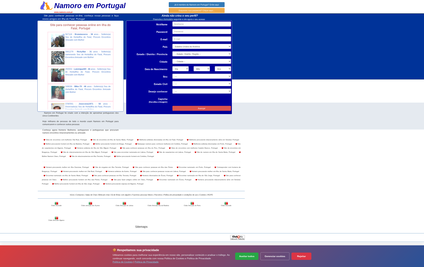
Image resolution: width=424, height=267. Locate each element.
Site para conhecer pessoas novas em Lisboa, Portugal (164, 171)
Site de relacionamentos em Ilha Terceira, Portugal (90, 156)
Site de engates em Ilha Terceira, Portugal (111, 167)
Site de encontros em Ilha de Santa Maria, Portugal (112, 140)
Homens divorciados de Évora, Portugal (157, 175)
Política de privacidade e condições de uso (181, 195)
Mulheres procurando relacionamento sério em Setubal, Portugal (213, 140)
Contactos (80, 195)
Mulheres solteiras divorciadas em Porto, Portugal (212, 144)
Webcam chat (103, 195)
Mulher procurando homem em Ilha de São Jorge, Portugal (76, 184)
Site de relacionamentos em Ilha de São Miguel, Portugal (84, 152)
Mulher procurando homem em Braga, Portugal (113, 144)
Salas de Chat (91, 195)
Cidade (163, 61)
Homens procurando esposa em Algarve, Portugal (124, 184)
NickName (161, 24)
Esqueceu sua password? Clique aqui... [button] (196, 10)
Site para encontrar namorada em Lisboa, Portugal (133, 152)
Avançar (201, 108)
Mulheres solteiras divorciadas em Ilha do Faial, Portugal (161, 140)
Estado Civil (160, 84)
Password (161, 31)
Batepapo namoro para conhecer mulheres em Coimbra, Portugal (162, 144)
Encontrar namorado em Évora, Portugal (175, 180)
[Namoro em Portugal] (46, 5)
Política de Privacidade (147, 262)
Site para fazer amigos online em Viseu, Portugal (133, 180)
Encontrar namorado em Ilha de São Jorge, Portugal (199, 175)
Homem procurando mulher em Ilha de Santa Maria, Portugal (215, 171)
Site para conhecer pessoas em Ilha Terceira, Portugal (115, 175)
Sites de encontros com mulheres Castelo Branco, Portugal (194, 148)
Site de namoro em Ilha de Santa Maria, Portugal (215, 152)
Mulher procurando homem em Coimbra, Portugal (135, 156)
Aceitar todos (246, 256)
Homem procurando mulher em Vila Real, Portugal (82, 171)
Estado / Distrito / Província (152, 54)
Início (72, 195)
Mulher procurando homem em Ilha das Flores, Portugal (84, 180)
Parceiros (158, 195)
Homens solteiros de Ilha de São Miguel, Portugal (96, 148)
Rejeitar (301, 256)
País (165, 46)
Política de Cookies (123, 262)
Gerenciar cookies (275, 256)
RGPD (210, 195)
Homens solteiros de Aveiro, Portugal (121, 171)
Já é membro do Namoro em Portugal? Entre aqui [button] (196, 4)
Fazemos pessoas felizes (142, 195)
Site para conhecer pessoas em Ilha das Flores (153, 167)
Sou (165, 76)
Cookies (202, 195)
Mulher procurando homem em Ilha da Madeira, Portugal (67, 144)
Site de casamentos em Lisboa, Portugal (175, 152)
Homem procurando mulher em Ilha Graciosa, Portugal (67, 167)
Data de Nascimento (156, 69)
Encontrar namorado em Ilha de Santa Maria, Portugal (66, 175)
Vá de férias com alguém (121, 195)
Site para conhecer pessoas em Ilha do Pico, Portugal (143, 148)
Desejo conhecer (157, 91)
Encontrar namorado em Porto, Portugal (194, 167)
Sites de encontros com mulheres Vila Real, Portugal (66, 140)
